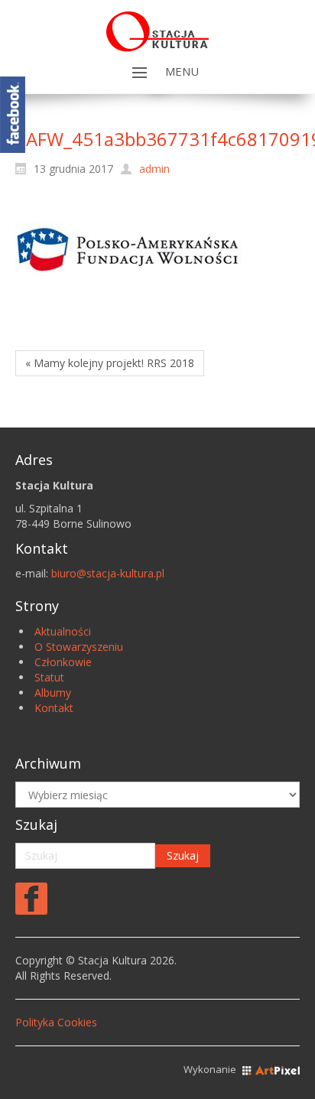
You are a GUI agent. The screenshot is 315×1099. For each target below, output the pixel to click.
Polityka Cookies (56, 1022)
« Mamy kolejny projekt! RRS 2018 (109, 363)
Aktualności (62, 631)
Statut (49, 677)
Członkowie (63, 662)
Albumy (52, 692)
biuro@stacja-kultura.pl (107, 573)
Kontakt (53, 708)
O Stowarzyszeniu (78, 646)
